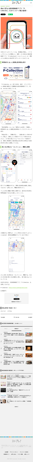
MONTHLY (27, 328)
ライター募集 (20, 454)
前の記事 (3, 317)
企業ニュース (26, 454)
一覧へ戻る (17, 317)
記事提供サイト (7, 454)
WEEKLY (16, 328)
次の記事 (30, 317)
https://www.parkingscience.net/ (18, 287)
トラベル (9, 311)
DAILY (5, 328)
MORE (16, 406)
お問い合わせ (13, 454)
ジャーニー (3, 311)
